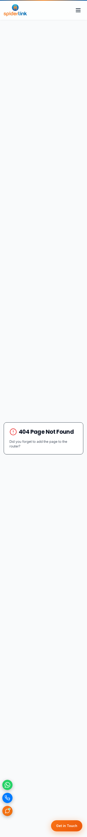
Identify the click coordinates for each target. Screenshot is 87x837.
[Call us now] (7, 798)
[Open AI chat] (7, 811)
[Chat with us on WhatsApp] (7, 785)
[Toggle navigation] (78, 10)
